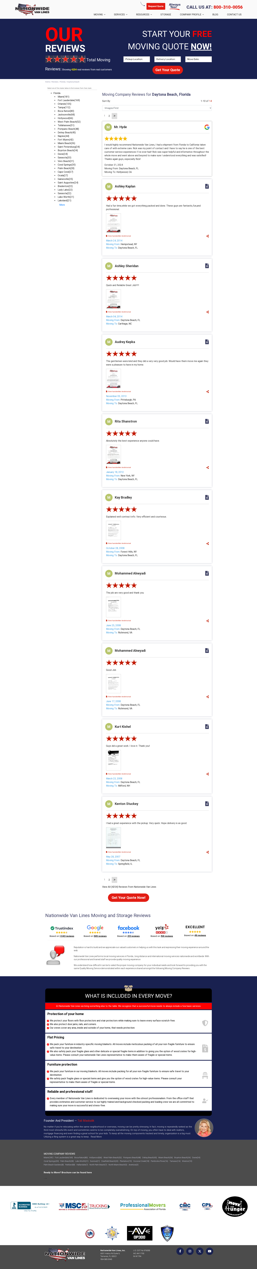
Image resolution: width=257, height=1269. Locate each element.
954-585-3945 (106, 1259)
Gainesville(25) (65, 179)
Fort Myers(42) (65, 139)
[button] (61, 931)
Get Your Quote (167, 70)
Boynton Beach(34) (68, 150)
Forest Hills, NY (129, 551)
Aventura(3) (133, 1165)
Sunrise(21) (95, 1161)
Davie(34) (63, 154)
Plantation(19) (126, 1161)
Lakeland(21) (64, 200)
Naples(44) (63, 136)
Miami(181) (63, 96)
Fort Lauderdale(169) (69, 100)
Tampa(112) (64, 107)
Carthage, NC (125, 323)
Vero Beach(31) (66, 161)
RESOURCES (142, 14)
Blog (215, 14)
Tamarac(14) (175, 1161)
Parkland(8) (70, 1165)
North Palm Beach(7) (98, 1165)
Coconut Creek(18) (141, 1161)
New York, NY (127, 475)
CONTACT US (234, 14)
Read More (96, 1136)
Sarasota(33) (64, 157)
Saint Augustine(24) (68, 182)
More (62, 204)
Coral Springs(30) (67, 164)
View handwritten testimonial (119, 236)
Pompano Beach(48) (68, 129)
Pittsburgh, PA (128, 399)
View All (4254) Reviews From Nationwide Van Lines (129, 886)
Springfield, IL (125, 863)
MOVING (98, 14)
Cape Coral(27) (65, 171)
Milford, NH (124, 785)
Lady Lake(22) (65, 189)
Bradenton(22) (65, 186)
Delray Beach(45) (67, 132)
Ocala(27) (63, 175)
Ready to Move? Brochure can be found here (68, 1172)
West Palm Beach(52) (69, 121)
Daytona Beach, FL (129, 168)
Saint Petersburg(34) (69, 146)
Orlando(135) (64, 103)
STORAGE (165, 14)
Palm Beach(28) (66, 168)
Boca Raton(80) (66, 111)
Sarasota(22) (64, 193)
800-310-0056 (228, 7)
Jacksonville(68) (66, 114)
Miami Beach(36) (66, 143)
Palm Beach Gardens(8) (54, 1165)
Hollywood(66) (65, 118)
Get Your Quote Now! (128, 898)
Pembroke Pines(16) (159, 1161)
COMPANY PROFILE (190, 14)
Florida (56, 93)
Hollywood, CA (124, 172)
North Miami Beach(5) (118, 1165)
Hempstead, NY (129, 244)
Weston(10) (187, 1161)
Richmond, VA (125, 632)
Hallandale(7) (82, 1165)
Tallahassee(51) (66, 125)
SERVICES (119, 14)
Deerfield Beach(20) (109, 1161)
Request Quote (155, 6)
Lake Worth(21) (66, 197)
